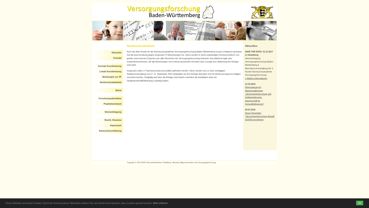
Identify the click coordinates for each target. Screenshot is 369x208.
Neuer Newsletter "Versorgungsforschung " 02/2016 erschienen (260, 116)
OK (359, 203)
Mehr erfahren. (160, 203)
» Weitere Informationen (256, 78)
